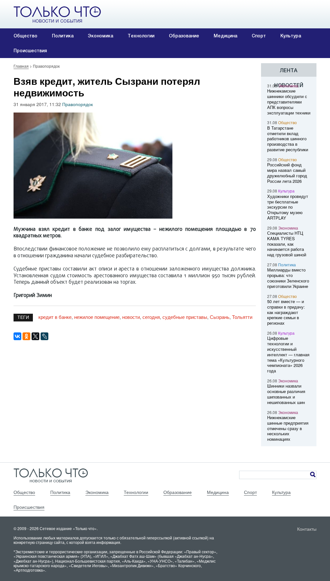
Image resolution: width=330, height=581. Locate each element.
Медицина (225, 35)
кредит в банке (55, 316)
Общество (25, 35)
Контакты (306, 529)
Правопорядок (77, 104)
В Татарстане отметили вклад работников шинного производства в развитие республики (287, 139)
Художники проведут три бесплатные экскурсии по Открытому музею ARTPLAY (287, 207)
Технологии (141, 35)
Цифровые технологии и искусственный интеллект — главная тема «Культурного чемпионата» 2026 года (288, 354)
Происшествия (30, 50)
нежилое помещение (97, 316)
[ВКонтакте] (17, 336)
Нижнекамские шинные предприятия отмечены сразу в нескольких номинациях (287, 428)
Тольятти (242, 316)
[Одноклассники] (26, 336)
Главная (21, 66)
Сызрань (219, 316)
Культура (290, 35)
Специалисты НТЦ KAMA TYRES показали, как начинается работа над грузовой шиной (286, 244)
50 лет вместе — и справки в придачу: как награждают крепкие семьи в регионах (286, 312)
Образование (184, 35)
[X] (35, 336)
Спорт (259, 35)
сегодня (151, 316)
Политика (62, 35)
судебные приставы (184, 316)
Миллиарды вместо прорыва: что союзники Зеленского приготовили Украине (288, 278)
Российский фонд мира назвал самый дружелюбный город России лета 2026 (287, 173)
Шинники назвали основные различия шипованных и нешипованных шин (286, 394)
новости (131, 316)
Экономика (100, 35)
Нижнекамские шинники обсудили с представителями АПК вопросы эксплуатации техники (288, 101)
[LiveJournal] (44, 336)
